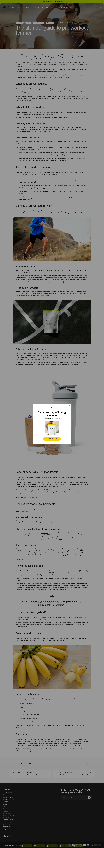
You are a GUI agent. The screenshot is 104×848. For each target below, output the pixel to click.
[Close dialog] (69, 405)
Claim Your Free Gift (52, 438)
